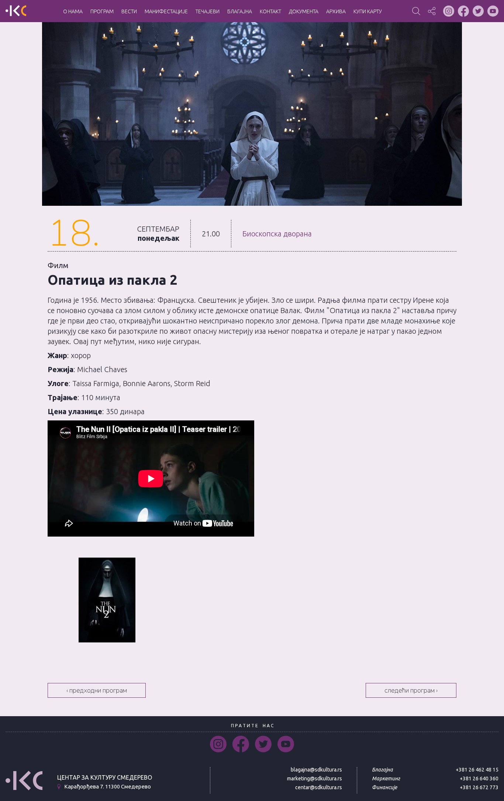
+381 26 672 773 (479, 787)
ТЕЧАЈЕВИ (208, 11)
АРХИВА (336, 11)
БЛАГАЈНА (239, 11)
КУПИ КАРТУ (367, 11)
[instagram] (218, 744)
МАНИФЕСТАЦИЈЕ (166, 11)
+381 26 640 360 (479, 778)
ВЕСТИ (129, 11)
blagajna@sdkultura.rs (316, 769)
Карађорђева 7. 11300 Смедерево (107, 787)
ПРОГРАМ (102, 11)
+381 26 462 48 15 (477, 769)
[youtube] (285, 744)
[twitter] (263, 744)
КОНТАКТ (270, 11)
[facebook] (240, 744)
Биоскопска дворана (277, 233)
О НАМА (73, 11)
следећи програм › (411, 690)
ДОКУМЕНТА (303, 11)
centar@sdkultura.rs (318, 787)
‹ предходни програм (96, 690)
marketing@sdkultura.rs (314, 778)
